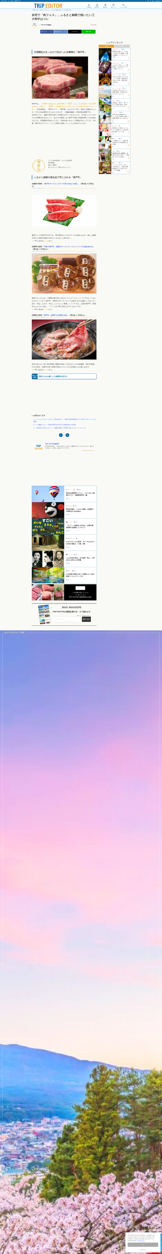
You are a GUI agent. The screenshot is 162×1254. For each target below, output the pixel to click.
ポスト (76, 31)
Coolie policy (141, 1240)
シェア (44, 31)
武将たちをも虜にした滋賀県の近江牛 (53, 376)
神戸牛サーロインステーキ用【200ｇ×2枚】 (61, 184)
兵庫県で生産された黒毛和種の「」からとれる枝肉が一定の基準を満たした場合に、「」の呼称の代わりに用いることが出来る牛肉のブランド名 (64, 106)
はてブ (59, 31)
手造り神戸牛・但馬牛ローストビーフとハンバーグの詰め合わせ (68, 247)
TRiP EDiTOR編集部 (52, 444)
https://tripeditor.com (88, 450)
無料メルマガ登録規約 (81, 615)
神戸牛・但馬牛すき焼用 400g (55, 315)
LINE (89, 31)
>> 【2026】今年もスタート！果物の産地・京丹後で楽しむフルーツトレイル (59, 428)
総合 (122, 46)
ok (143, 1244)
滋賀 (79, 489)
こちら (46, 241)
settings (142, 1249)
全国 (75, 506)
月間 (106, 46)
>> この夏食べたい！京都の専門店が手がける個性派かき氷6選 (54, 424)
